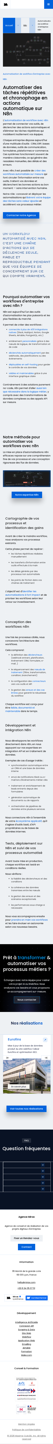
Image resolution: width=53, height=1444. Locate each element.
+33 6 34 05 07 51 (26, 1288)
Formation (26, 1351)
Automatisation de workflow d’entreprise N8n (45, 25)
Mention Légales (26, 1424)
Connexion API (26, 1325)
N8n (25, 25)
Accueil (9, 25)
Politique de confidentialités (26, 1429)
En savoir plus (18, 1086)
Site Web (26, 1333)
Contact (26, 1247)
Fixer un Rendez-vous (26, 1238)
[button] (48, 4)
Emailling (26, 1344)
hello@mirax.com (26, 1282)
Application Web (26, 1340)
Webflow (26, 1336)
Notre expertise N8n (27, 494)
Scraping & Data (26, 1329)
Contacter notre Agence (21, 215)
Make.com (26, 1355)
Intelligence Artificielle (26, 1322)
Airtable (26, 1347)
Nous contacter (27, 999)
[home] (5, 4)
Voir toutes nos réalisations (26, 1108)
